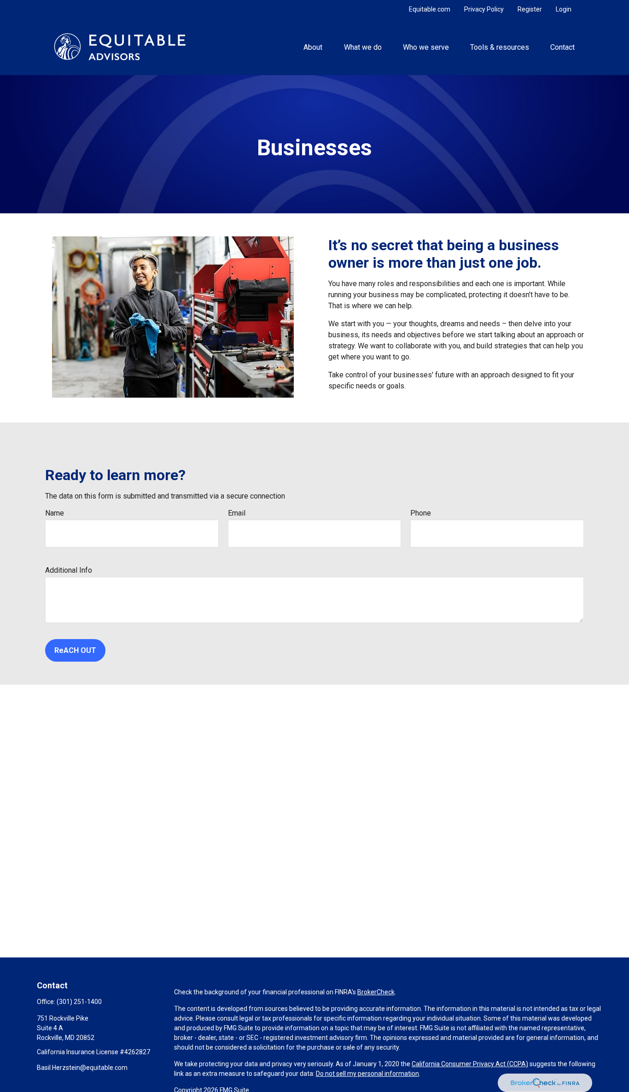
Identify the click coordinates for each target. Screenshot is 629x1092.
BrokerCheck (376, 992)
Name (54, 513)
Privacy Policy (484, 9)
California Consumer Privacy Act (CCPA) (470, 1064)
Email (236, 513)
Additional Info (68, 570)
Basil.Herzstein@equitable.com (82, 1067)
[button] (313, 46)
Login (563, 9)
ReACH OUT (75, 650)
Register (530, 9)
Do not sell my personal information (367, 1073)
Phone (420, 513)
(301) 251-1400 (79, 1001)
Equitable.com (429, 9)
